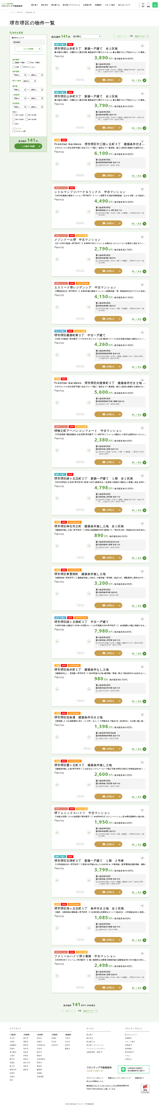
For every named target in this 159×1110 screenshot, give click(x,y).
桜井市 (39, 1052)
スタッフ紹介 (130, 1041)
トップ (12, 12)
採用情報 (128, 1048)
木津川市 (54, 1045)
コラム (127, 1055)
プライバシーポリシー (94, 1078)
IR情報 (127, 1045)
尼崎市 (25, 1041)
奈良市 (39, 1038)
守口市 (12, 1038)
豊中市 (12, 1059)
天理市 (39, 1048)
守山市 (67, 1041)
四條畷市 (13, 1045)
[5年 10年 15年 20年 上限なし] (36, 90)
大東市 (12, 1041)
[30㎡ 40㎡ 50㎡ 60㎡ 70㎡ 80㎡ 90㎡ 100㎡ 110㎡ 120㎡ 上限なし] (36, 107)
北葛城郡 (40, 1076)
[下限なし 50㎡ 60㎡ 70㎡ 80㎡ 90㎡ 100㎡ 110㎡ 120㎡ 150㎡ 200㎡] (20, 98)
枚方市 (12, 1066)
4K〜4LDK (32, 119)
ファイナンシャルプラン (95, 1048)
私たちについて (131, 1034)
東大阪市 (13, 1052)
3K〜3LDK (19, 119)
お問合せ (128, 1059)
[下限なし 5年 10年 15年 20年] (20, 90)
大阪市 (12, 1076)
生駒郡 (39, 1073)
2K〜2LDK (32, 115)
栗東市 (67, 1048)
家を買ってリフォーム (94, 1045)
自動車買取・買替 (93, 1052)
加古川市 (26, 1062)
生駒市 (39, 1041)
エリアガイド (15, 1028)
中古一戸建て (35, 62)
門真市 (12, 1048)
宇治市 (53, 1041)
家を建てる (90, 1041)
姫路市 (25, 1069)
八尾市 (12, 1055)
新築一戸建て (20, 62)
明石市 (25, 1059)
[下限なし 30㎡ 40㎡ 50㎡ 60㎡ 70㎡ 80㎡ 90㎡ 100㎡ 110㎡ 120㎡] (20, 107)
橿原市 (39, 1055)
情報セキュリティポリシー (118, 1078)
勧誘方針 (138, 1078)
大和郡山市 (41, 1045)
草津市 (67, 1045)
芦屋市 (25, 1055)
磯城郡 (39, 1069)
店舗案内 (128, 1038)
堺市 (11, 1080)
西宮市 (25, 1045)
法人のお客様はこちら (94, 1081)
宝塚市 (25, 1052)
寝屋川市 (13, 1069)
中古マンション (29, 67)
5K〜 (17, 124)
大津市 (67, 1038)
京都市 (53, 1038)
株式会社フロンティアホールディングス (101, 1085)
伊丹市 (25, 1048)
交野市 (12, 1073)
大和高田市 (41, 1059)
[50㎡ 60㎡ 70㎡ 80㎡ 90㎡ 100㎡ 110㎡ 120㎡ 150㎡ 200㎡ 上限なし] (36, 98)
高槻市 (12, 1062)
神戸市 (25, 1038)
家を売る (89, 1038)
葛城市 (39, 1066)
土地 (17, 67)
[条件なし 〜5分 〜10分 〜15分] (29, 81)
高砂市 (25, 1066)
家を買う (89, 1034)
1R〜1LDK (19, 115)
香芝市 (39, 1062)
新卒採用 (128, 1052)
